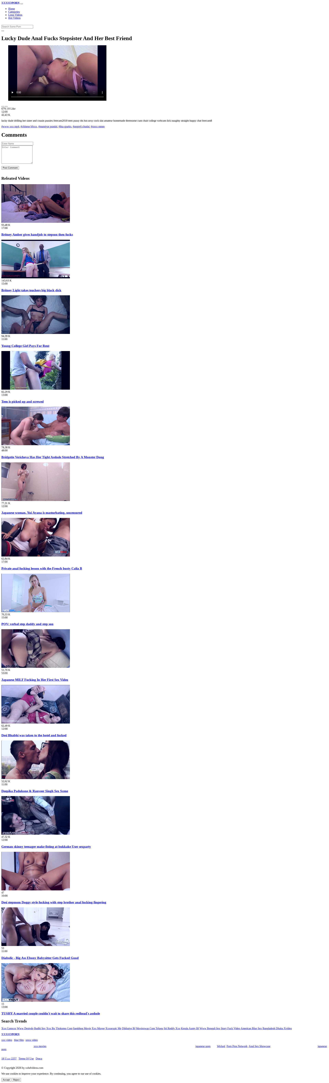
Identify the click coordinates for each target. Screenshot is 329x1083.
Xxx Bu (50, 1028)
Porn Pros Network (237, 1046)
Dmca (39, 1058)
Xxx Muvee (98, 1028)
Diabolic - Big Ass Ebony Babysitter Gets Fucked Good (40, 958)
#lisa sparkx (65, 126)
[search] (2, 30)
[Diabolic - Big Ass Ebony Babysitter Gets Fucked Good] (35, 945)
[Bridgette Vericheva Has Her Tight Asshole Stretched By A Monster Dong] (35, 444)
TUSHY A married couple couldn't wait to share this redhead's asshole (50, 1013)
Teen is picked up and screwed (22, 401)
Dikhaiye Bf (128, 1028)
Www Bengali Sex (210, 1028)
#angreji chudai (81, 126)
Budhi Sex (40, 1028)
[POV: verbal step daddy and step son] (35, 611)
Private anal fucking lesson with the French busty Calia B (41, 568)
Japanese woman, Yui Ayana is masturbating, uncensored (41, 512)
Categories (14, 11)
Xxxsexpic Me (113, 1028)
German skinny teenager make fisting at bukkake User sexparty (46, 846)
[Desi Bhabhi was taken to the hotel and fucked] (35, 722)
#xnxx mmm (98, 126)
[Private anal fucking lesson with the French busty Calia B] (35, 555)
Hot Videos (14, 17)
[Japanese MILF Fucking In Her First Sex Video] (35, 666)
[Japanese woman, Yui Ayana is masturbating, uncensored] (35, 500)
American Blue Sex (251, 1028)
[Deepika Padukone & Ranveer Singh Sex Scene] (35, 778)
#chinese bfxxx (29, 126)
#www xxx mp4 (10, 126)
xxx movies (40, 1046)
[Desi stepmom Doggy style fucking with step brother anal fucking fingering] (35, 889)
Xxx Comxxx (8, 1028)
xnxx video (32, 1040)
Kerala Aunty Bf (190, 1028)
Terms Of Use (26, 1058)
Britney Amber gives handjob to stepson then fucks (37, 234)
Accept (6, 1080)
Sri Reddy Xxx (172, 1028)
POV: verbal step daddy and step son (27, 624)
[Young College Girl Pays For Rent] (35, 333)
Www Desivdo (25, 1028)
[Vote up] (2, 106)
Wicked (221, 1046)
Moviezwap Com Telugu (149, 1028)
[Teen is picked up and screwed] (35, 388)
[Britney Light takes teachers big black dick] (35, 277)
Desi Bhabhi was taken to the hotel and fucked (33, 735)
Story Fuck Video (230, 1028)
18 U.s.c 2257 (9, 1058)
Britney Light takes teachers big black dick (31, 290)
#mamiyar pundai (47, 126)
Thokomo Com (64, 1028)
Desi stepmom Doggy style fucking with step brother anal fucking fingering (53, 902)
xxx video (6, 1040)
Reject (16, 1080)
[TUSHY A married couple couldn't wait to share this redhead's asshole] (35, 1000)
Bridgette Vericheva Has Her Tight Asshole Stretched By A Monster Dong (52, 457)
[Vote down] (6, 106)
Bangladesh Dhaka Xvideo (277, 1028)
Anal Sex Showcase (259, 1046)
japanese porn (203, 1046)
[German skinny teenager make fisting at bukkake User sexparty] (35, 833)
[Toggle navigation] (21, 3)
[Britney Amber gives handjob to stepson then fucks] (35, 221)
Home (11, 8)
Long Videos (15, 14)
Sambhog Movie (82, 1028)
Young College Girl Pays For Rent (25, 346)
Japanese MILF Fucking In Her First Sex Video (34, 680)
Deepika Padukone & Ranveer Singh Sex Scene (34, 791)
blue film (19, 1040)
